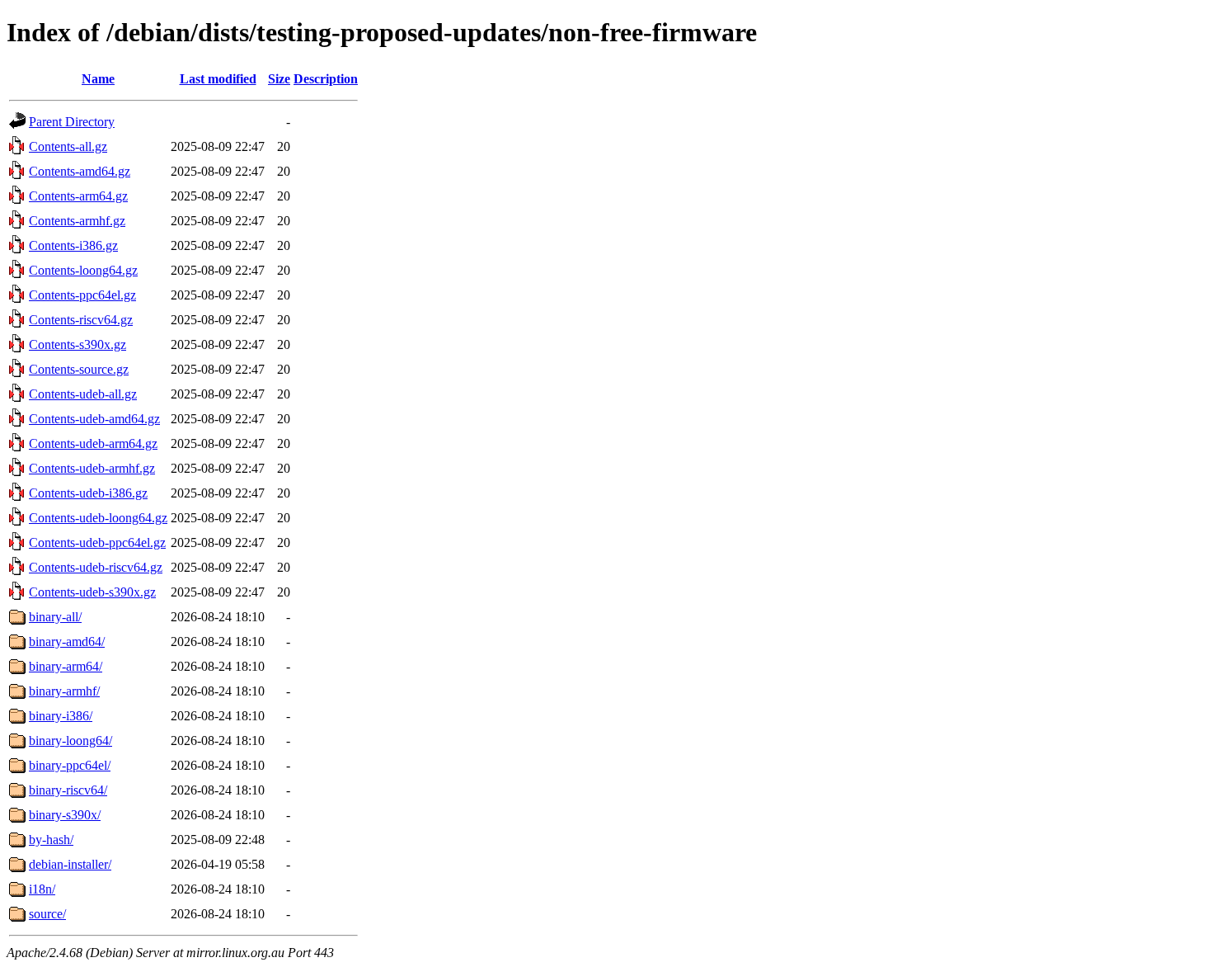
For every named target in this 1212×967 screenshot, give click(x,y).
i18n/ (42, 889)
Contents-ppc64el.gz (82, 295)
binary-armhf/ (64, 691)
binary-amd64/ (67, 641)
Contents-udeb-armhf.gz (92, 468)
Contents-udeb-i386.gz (88, 493)
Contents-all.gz (68, 146)
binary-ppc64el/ (69, 765)
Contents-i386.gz (73, 245)
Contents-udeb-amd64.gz (94, 419)
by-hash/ (51, 840)
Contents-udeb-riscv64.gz (95, 567)
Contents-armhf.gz (77, 221)
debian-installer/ (70, 864)
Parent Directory (72, 122)
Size (279, 79)
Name (98, 79)
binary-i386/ (60, 716)
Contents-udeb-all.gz (83, 394)
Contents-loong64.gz (83, 270)
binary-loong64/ (70, 741)
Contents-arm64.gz (78, 196)
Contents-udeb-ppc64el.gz (97, 542)
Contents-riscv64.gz (81, 320)
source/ (47, 914)
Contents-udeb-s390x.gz (92, 592)
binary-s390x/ (65, 815)
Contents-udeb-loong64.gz (98, 518)
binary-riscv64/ (68, 790)
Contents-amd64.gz (79, 171)
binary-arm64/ (65, 666)
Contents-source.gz (79, 369)
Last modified (218, 79)
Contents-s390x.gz (77, 344)
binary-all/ (55, 617)
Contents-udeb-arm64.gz (93, 443)
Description (326, 79)
